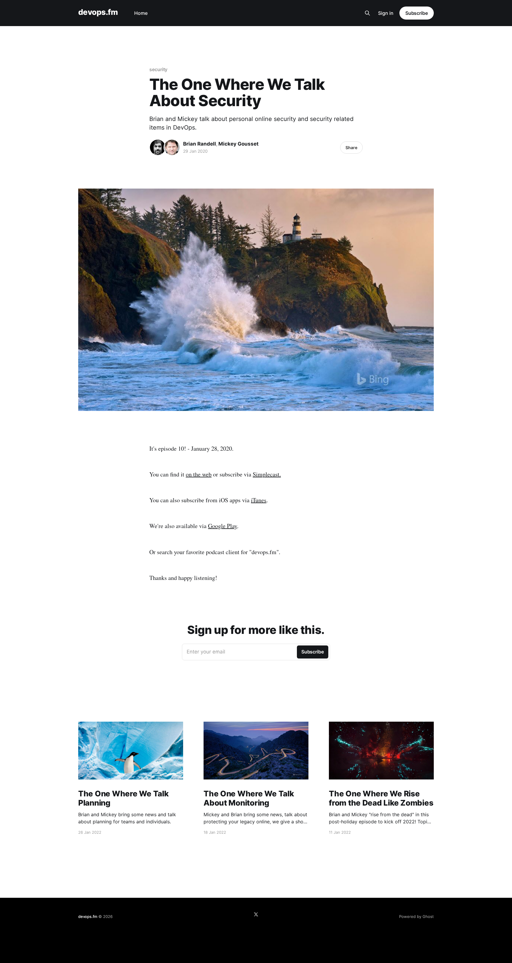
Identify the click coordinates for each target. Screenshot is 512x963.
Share (351, 147)
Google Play (222, 526)
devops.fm (98, 12)
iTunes (258, 500)
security (158, 69)
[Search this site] (367, 13)
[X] (256, 914)
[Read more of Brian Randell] (157, 147)
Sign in (385, 13)
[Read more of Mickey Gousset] (172, 147)
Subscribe (416, 13)
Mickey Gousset (238, 144)
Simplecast (266, 474)
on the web (199, 474)
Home (141, 13)
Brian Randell (199, 144)
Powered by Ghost (416, 916)
